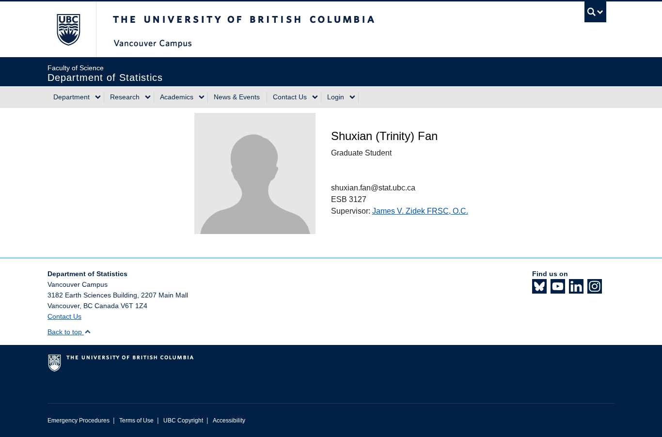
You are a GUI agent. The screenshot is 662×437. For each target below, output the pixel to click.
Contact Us (290, 97)
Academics (176, 97)
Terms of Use (136, 420)
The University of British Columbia (68, 29)
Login (335, 97)
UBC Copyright (183, 420)
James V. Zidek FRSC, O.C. (420, 211)
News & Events (237, 97)
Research (125, 97)
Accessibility (229, 420)
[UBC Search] (595, 11)
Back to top (65, 332)
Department (71, 97)
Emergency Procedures (78, 420)
